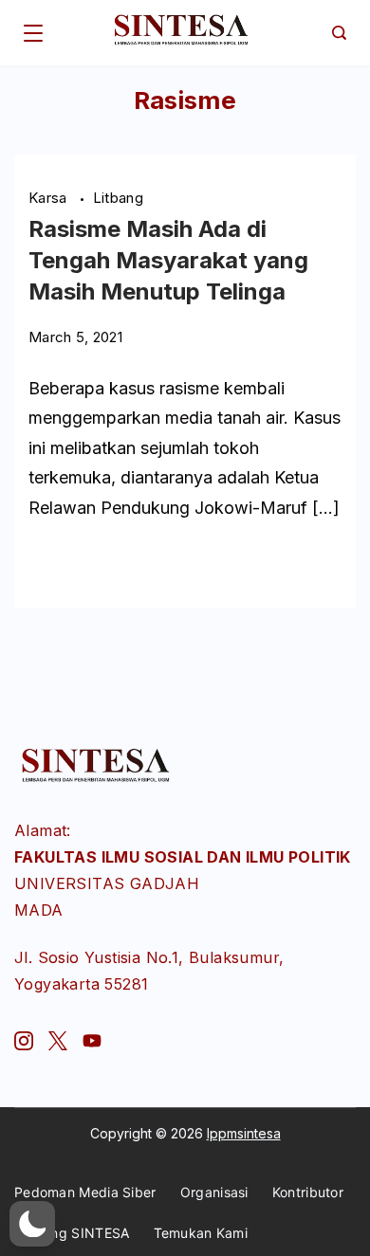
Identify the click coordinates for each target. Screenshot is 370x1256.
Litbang (118, 198)
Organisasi (214, 1192)
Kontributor (307, 1192)
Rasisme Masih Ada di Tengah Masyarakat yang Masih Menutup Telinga (168, 260)
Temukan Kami (201, 1233)
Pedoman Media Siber (85, 1192)
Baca (46, 563)
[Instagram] (23, 1040)
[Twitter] (57, 1040)
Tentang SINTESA (72, 1233)
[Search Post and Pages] (339, 33)
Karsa (49, 198)
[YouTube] (92, 1040)
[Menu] (33, 33)
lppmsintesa (244, 1133)
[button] (32, 1224)
